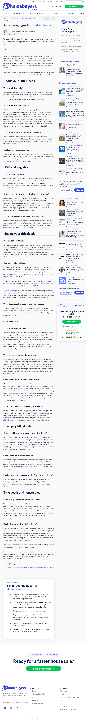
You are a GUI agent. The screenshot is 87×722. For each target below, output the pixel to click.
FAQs (82, 13)
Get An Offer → (74, 6)
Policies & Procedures (68, 709)
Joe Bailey (12, 31)
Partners (63, 700)
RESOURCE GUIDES (60, 1)
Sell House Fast (19, 13)
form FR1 (40, 203)
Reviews (71, 13)
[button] (38, 13)
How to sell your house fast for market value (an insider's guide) (30, 567)
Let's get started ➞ (43, 668)
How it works (36, 700)
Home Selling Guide (14, 18)
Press (62, 703)
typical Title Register (12, 291)
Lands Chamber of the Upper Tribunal (21, 395)
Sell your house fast (39, 694)
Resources (63, 691)
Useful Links (35, 688)
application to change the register (25, 447)
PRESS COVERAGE (50, 1)
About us (35, 697)
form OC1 (14, 315)
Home (5, 13)
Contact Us (64, 706)
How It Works (57, 13)
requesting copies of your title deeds (33, 284)
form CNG (26, 467)
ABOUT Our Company (38, 1)
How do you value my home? (70, 697)
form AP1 (45, 460)
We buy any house (38, 703)
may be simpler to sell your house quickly (19, 552)
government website (13, 161)
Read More (63, 688)
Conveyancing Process (28, 18)
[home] (20, 6)
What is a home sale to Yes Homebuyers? (71, 326)
